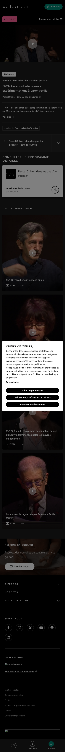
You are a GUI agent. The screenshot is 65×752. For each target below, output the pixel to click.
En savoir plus (12, 382)
